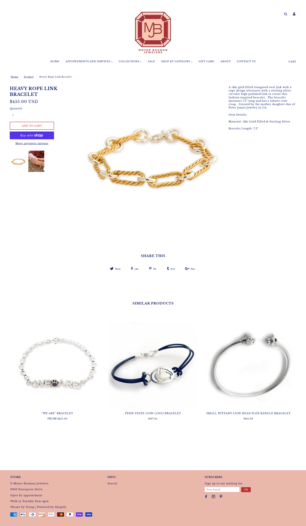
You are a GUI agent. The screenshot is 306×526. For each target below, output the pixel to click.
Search (112, 483)
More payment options (31, 143)
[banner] (153, 32)
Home (14, 76)
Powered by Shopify (51, 507)
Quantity (15, 108)
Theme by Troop (22, 507)
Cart (292, 61)
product (29, 76)
